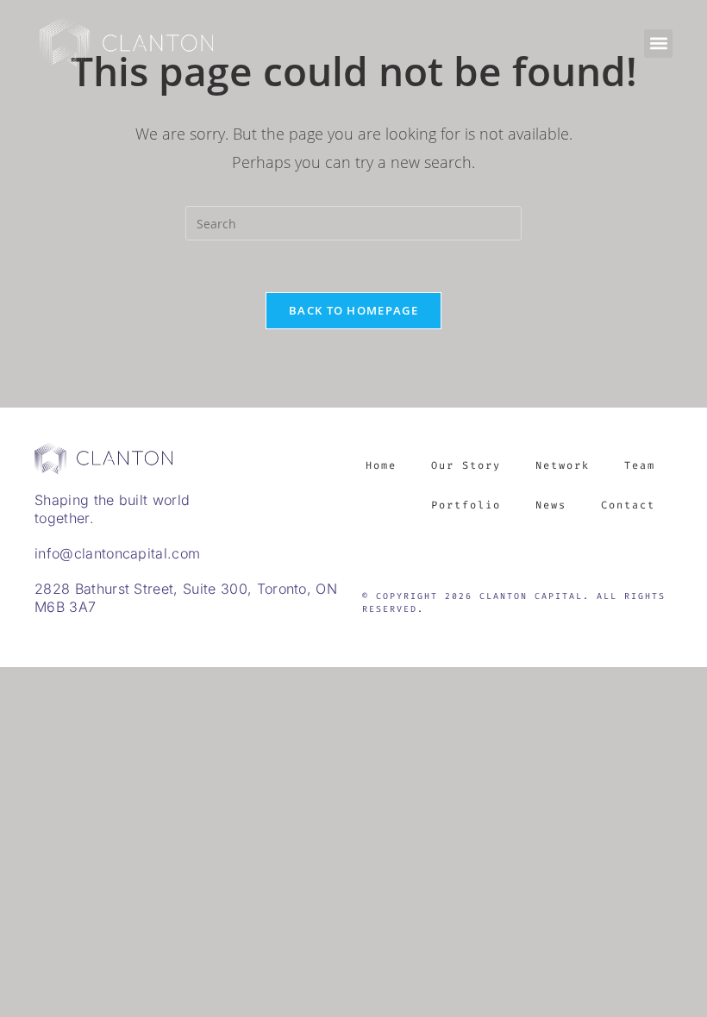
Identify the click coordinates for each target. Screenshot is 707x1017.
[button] (658, 43)
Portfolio (466, 505)
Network (562, 465)
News (550, 505)
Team (639, 465)
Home (381, 465)
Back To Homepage (353, 310)
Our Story (466, 465)
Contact (628, 505)
